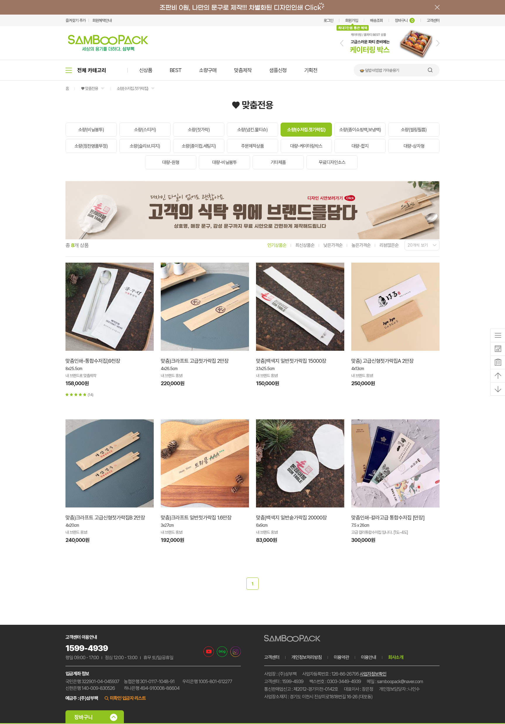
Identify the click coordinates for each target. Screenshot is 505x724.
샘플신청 (278, 70)
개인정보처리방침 (306, 657)
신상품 (145, 70)
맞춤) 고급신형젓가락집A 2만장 (382, 361)
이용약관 (341, 657)
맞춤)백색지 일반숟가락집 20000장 (291, 517)
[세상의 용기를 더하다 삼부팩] (108, 49)
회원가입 (351, 20)
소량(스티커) (145, 129)
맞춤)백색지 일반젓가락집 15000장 (291, 361)
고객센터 (433, 20)
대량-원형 (170, 162)
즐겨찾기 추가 (75, 20)
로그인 (328, 20)
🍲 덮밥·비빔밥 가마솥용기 (379, 70)
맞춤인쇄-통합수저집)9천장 (92, 361)
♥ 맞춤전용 (89, 88)
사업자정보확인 (373, 674)
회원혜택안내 (102, 20)
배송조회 (376, 20)
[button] (341, 43)
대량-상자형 (414, 146)
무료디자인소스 (332, 162)
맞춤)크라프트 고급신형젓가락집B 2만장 (105, 517)
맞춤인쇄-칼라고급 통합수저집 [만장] (387, 517)
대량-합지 (360, 146)
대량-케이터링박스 (306, 146)
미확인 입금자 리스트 (128, 698)
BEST (175, 70)
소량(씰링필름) (414, 129)
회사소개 (395, 657)
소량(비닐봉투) (91, 129)
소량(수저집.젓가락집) (132, 88)
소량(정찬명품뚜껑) (91, 146)
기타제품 (278, 162)
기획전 (310, 70)
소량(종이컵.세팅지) (199, 146)
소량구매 (208, 70)
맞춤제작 (243, 70)
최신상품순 (304, 245)
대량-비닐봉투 (224, 162)
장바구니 (404, 20)
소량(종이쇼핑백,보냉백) (360, 129)
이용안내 (368, 657)
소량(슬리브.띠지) (145, 146)
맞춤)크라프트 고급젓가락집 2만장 (195, 361)
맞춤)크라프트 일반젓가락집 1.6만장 (196, 517)
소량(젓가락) (199, 129)
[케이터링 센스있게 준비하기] (390, 58)
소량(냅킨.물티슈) (252, 129)
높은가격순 (361, 245)
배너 (252, 7)
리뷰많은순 (389, 245)
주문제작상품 (252, 146)
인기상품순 (276, 245)
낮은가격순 (333, 245)
